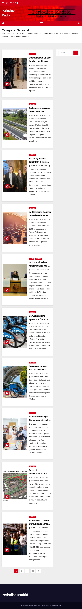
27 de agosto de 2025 (39, 424)
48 (33, 571)
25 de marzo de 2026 (39, 166)
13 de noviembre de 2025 (41, 323)
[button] (79, 23)
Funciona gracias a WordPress (31, 605)
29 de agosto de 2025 (39, 373)
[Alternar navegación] (41, 23)
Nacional (32, 54)
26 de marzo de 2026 (39, 65)
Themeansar (57, 605)
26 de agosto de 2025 (39, 528)
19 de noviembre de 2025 (41, 270)
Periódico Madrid (15, 595)
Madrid (32, 258)
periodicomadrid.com (39, 273)
